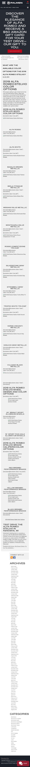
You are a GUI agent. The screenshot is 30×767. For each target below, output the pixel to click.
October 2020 (14, 633)
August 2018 (14, 675)
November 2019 (14, 651)
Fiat (12, 731)
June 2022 (13, 600)
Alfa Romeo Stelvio (19, 546)
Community (13, 726)
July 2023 (13, 579)
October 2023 (14, 574)
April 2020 (13, 642)
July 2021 (13, 618)
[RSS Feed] (11, 557)
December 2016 (14, 701)
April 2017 (13, 694)
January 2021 (14, 628)
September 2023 (14, 576)
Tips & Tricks (14, 749)
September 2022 (14, 595)
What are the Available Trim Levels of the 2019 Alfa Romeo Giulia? (23, 58)
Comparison (13, 728)
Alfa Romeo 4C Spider (16, 718)
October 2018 (14, 672)
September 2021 (14, 615)
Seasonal (13, 744)
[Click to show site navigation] (28, 7)
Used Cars (13, 751)
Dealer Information (15, 730)
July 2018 (13, 677)
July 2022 (13, 598)
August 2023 (14, 577)
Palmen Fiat (18, 536)
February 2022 (14, 607)
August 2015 (14, 709)
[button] (6, 7)
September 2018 (14, 673)
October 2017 (14, 688)
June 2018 (13, 678)
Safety (12, 743)
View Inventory (15, 51)
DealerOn (12, 760)
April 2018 (13, 680)
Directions (15, 7)
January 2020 (14, 647)
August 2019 (14, 655)
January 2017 (14, 699)
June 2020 (13, 639)
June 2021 (13, 620)
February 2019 (14, 665)
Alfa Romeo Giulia (15, 720)
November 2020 (14, 631)
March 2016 (13, 706)
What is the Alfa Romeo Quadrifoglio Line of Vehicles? (7, 58)
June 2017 (13, 691)
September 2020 (14, 634)
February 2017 (14, 698)
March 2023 (13, 585)
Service (12, 746)
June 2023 (13, 581)
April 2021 (13, 623)
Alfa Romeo (11, 546)
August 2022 (14, 597)
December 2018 (14, 668)
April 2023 (13, 584)
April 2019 (13, 662)
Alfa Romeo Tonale (15, 725)
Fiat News (13, 736)
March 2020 (13, 644)
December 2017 (14, 685)
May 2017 (13, 693)
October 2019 (14, 652)
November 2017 (14, 686)
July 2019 (13, 657)
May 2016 (13, 704)
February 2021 (14, 626)
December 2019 (14, 649)
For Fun (12, 738)
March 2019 (13, 664)
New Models (14, 741)
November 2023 (14, 572)
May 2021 (13, 621)
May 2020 (13, 641)
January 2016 (14, 708)
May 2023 (13, 582)
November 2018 (14, 670)
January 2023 (14, 589)
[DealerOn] (5, 758)
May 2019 (13, 660)
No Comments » (10, 548)
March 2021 (13, 625)
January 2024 (14, 569)
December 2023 (14, 571)
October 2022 (14, 594)
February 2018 (14, 681)
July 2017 (13, 690)
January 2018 (14, 683)
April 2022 (13, 603)
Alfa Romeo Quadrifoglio (16, 721)
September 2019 (14, 654)
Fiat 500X (13, 734)
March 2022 (13, 605)
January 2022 (14, 608)
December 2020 (14, 629)
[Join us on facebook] (14, 557)
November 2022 (14, 592)
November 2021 (14, 612)
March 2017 (13, 696)
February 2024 (14, 568)
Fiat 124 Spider (14, 733)
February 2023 (14, 587)
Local (12, 739)
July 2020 (13, 638)
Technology (13, 747)
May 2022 (13, 602)
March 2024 (13, 566)
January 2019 (14, 667)
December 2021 (14, 610)
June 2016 (13, 703)
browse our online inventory (12, 537)
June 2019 (13, 659)
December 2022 (14, 590)
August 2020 (14, 636)
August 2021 (14, 616)
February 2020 (14, 646)
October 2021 (14, 613)
